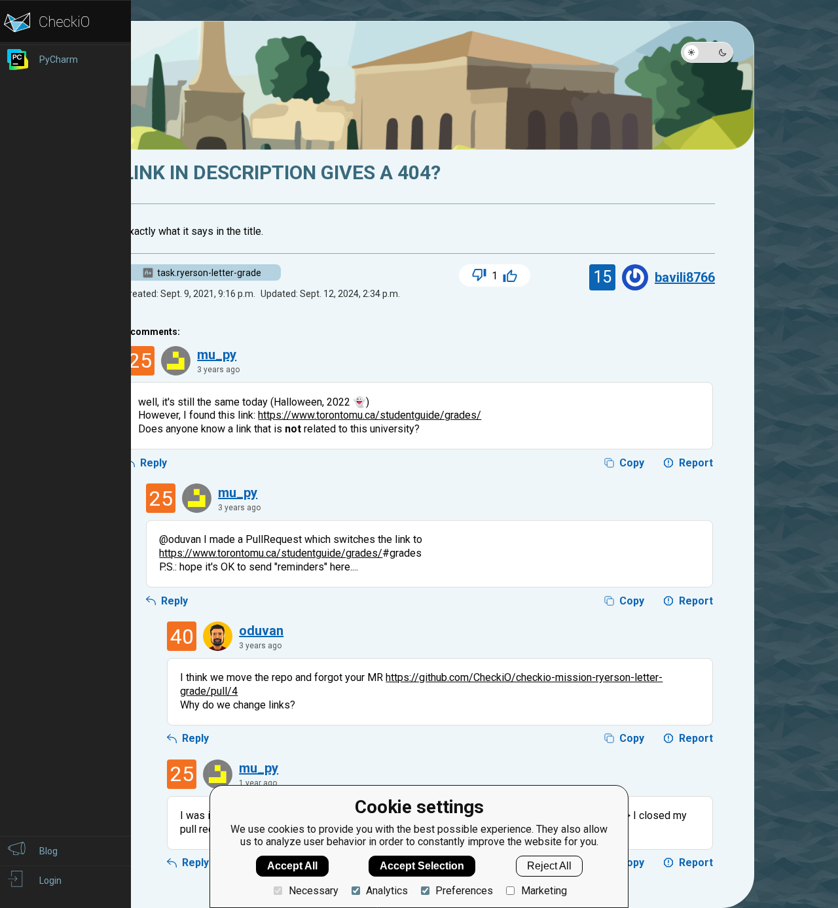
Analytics (387, 890)
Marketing (543, 890)
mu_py (216, 354)
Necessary (313, 890)
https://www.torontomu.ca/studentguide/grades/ (369, 415)
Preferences (464, 890)
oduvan (261, 630)
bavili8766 (685, 277)
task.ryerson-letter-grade (209, 273)
